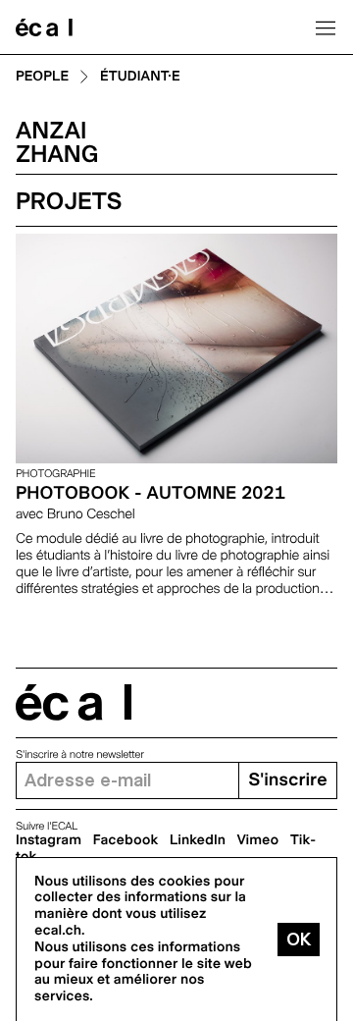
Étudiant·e (140, 77)
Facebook (126, 840)
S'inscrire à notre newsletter (80, 754)
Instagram (48, 840)
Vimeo (258, 840)
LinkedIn (198, 840)
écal (73, 702)
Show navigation (325, 27)
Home (44, 27)
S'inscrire (287, 780)
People (42, 77)
